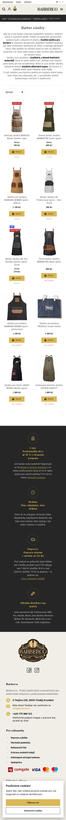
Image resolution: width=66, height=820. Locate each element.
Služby (18, 2)
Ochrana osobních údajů (23, 752)
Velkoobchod (7, 2)
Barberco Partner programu (33, 467)
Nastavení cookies (33, 810)
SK (60, 2)
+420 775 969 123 (22, 713)
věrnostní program (36, 477)
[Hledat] (4, 9)
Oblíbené (27, 2)
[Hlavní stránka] (41, 9)
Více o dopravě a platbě (33, 578)
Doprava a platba (19, 737)
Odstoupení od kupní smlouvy (25, 757)
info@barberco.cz (21, 708)
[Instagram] (37, 670)
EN (63, 2)
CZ (57, 2)
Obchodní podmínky (20, 742)
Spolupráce (16, 762)
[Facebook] (29, 670)
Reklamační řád (18, 747)
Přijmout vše (33, 802)
